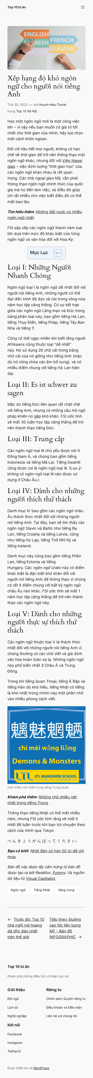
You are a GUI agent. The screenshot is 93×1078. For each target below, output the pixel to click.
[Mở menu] (83, 7)
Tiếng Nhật (42, 890)
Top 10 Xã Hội (26, 111)
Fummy (58, 872)
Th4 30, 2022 (17, 104)
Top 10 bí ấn (16, 7)
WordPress (41, 1068)
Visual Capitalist (40, 878)
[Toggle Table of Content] (55, 253)
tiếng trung (66, 890)
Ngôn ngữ (18, 890)
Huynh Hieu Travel (52, 104)
